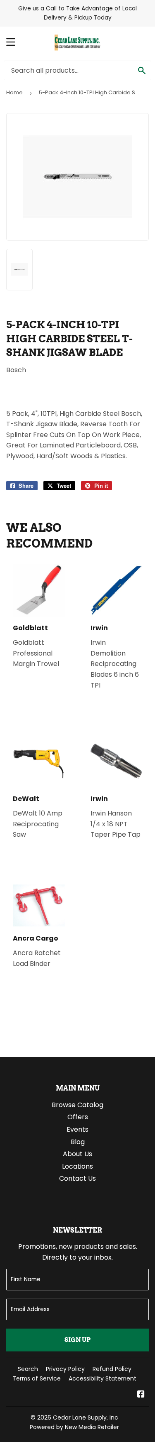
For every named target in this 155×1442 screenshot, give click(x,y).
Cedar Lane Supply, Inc (85, 1417)
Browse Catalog (77, 1105)
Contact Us (77, 1178)
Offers (77, 1117)
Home (14, 92)
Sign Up (77, 1340)
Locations (77, 1166)
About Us (77, 1154)
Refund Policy (112, 1369)
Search (28, 1369)
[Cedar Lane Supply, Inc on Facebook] (141, 1395)
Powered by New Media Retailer (74, 1427)
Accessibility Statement (102, 1378)
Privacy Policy (65, 1369)
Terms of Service (36, 1378)
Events (77, 1129)
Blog (78, 1142)
